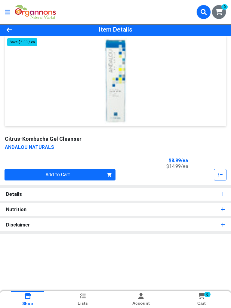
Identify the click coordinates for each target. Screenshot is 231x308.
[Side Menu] (7, 12)
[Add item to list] (220, 174)
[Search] (204, 12)
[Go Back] (32, 29)
